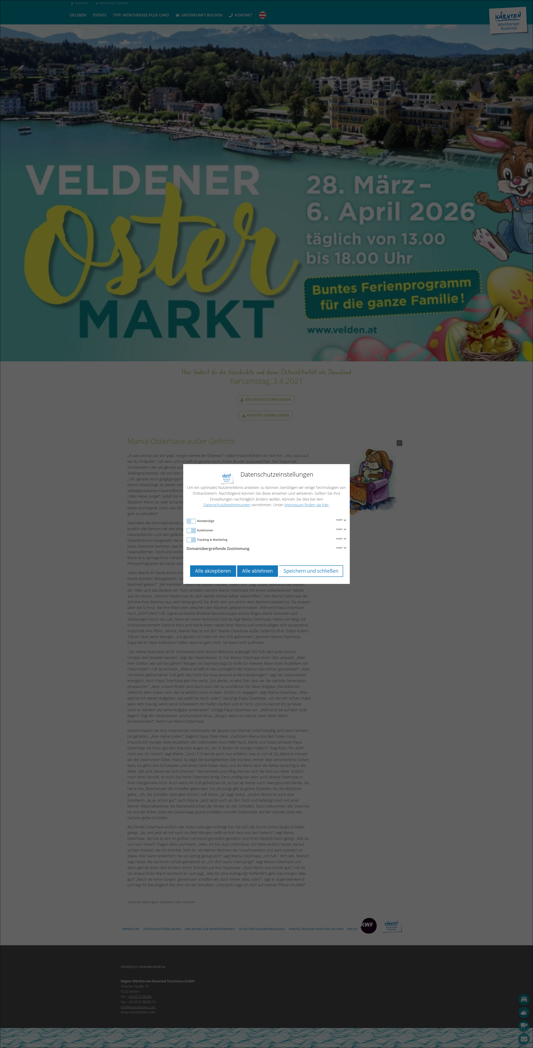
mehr (339, 519)
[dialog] (266, 524)
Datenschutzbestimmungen (226, 504)
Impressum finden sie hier (306, 504)
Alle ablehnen (257, 571)
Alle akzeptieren (213, 571)
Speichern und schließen (311, 571)
